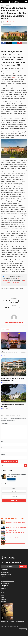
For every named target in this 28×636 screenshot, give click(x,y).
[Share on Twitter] (8, 43)
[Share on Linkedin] (14, 43)
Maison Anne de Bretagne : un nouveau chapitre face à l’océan (12, 379)
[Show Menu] (1, 1)
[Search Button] (26, 1)
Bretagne (4, 375)
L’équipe (3, 579)
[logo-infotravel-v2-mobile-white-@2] (8, 557)
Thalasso (3, 599)
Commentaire (5, 423)
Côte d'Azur (5, 349)
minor (21, 288)
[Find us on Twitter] (21, 629)
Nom (2, 441)
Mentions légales (5, 583)
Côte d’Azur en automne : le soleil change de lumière (13, 353)
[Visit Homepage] (14, 1)
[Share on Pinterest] (19, 43)
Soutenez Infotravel (6, 574)
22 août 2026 (4, 355)
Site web (3, 454)
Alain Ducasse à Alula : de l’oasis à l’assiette (15, 543)
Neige (2, 597)
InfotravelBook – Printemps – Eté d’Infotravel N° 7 (13, 621)
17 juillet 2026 (5, 382)
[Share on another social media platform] (24, 43)
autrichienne (14, 77)
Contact (3, 576)
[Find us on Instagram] (23, 629)
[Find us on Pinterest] (26, 629)
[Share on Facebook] (3, 43)
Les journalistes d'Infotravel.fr (12, 21)
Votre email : (14, 494)
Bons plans (4, 590)
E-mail (3, 448)
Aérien (2, 595)
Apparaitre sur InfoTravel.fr (7, 581)
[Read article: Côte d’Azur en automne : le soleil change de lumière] (14, 341)
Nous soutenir (11, 479)
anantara (6, 288)
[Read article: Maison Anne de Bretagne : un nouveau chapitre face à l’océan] (14, 367)
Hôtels (17, 288)
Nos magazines (5, 572)
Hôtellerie (7, 5)
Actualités (3, 588)
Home (2, 5)
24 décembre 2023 (7, 24)
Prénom (14, 488)
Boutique (3, 601)
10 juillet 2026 (5, 408)
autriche (12, 288)
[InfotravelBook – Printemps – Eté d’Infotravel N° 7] (14, 611)
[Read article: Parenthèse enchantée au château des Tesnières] (14, 393)
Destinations (5, 401)
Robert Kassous (23, 628)
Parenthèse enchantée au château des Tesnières (12, 405)
